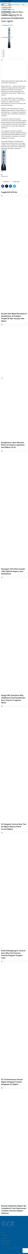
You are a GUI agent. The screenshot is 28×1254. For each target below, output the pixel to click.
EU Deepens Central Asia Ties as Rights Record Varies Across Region (13, 826)
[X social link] (6, 186)
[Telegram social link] (14, 186)
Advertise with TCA (6, 1241)
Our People (4, 1235)
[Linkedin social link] (10, 186)
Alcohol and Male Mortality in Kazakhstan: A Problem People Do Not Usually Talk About (14, 317)
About (2, 1233)
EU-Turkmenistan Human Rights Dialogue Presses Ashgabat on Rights (12, 1081)
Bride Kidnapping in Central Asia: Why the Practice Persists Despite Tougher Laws (13, 954)
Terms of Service (5, 1243)
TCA (12, 37)
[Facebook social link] (2, 186)
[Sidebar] (2, 378)
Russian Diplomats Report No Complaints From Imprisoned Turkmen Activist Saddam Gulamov (13, 1209)
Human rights (16, 181)
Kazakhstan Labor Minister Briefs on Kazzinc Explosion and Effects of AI (13, 445)
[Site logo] (14, 4)
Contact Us (4, 1238)
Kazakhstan (6, 181)
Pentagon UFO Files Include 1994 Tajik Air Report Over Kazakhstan (13, 571)
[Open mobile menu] (2, 4)
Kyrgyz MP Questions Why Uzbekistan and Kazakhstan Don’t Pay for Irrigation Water (13, 699)
